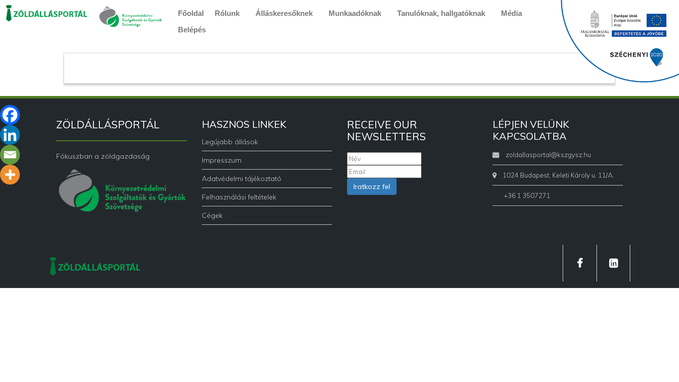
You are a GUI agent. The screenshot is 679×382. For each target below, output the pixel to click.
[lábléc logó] (95, 266)
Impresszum (222, 160)
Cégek (212, 215)
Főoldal (191, 13)
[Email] (10, 155)
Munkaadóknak (355, 13)
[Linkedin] (10, 135)
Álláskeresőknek (284, 13)
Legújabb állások (230, 141)
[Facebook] (10, 115)
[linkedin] (613, 263)
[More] (10, 175)
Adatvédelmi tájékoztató (241, 178)
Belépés (192, 29)
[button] (229, 13)
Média (511, 13)
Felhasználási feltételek (239, 196)
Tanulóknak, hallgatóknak (441, 13)
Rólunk (227, 13)
